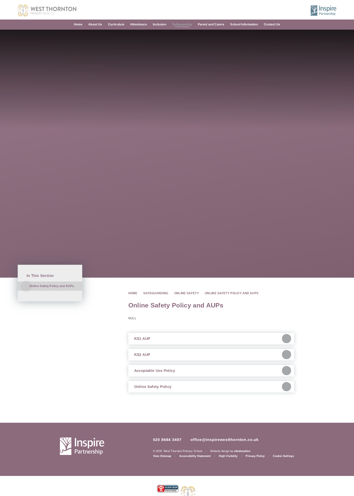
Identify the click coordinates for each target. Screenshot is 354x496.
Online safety (186, 293)
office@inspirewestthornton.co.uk (224, 439)
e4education (242, 451)
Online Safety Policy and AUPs (231, 293)
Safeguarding (155, 293)
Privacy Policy (255, 456)
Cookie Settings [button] (283, 456)
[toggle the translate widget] (294, 10)
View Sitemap (162, 456)
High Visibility (228, 456)
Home (132, 293)
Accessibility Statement (195, 456)
